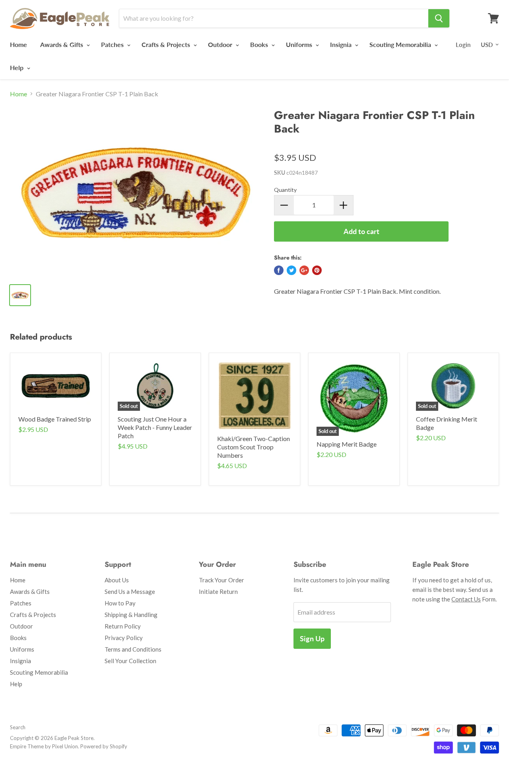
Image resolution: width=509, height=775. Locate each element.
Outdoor (221, 44)
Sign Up (312, 638)
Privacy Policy (124, 637)
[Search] (438, 18)
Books (260, 44)
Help (17, 67)
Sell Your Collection (130, 660)
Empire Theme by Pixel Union (44, 746)
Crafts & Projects (167, 44)
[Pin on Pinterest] (317, 270)
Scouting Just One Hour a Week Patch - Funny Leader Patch (155, 427)
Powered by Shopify (103, 746)
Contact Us (466, 599)
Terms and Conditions (133, 649)
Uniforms (300, 44)
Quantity (285, 189)
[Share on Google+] (304, 270)
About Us (117, 580)
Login (463, 44)
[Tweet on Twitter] (291, 270)
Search (17, 727)
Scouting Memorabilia (401, 44)
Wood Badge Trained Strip (54, 419)
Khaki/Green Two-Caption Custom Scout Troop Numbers (253, 447)
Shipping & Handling (131, 614)
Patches (113, 44)
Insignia (341, 44)
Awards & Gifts (62, 44)
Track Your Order (221, 580)
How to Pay (120, 603)
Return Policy (123, 626)
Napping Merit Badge (347, 444)
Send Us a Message (130, 591)
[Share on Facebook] (279, 270)
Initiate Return (218, 591)
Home (18, 44)
